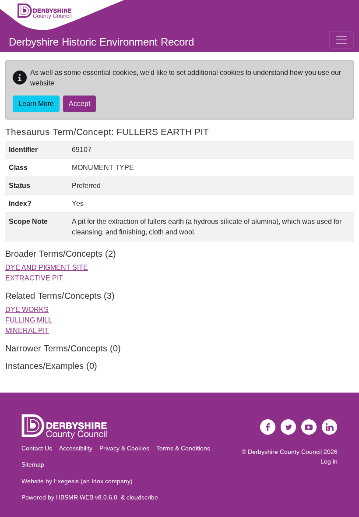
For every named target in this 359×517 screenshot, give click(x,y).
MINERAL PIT (27, 330)
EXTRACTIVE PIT (34, 278)
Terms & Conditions (183, 448)
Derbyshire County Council (285, 451)
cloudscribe (142, 497)
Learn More (36, 103)
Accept (79, 103)
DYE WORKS (27, 309)
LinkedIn (330, 427)
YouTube (309, 427)
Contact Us (36, 448)
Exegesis (66, 481)
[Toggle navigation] (341, 40)
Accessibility (75, 448)
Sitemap (32, 464)
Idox (97, 481)
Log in (329, 461)
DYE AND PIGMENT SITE (46, 267)
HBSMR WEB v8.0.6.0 (88, 497)
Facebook (268, 427)
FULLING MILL (28, 320)
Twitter (288, 427)
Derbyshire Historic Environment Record (101, 42)
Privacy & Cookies (124, 448)
